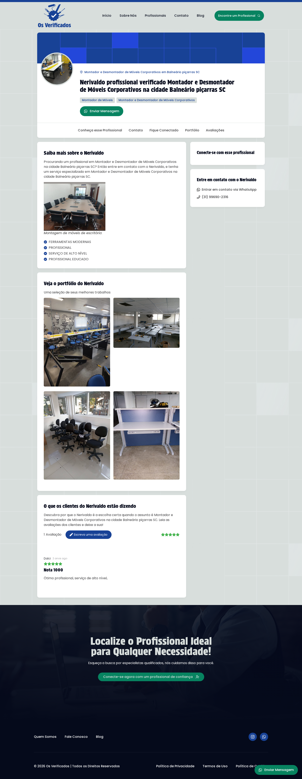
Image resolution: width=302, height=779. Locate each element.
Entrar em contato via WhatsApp (229, 189)
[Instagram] (253, 737)
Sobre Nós (128, 15)
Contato (181, 15)
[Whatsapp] (264, 737)
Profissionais (155, 15)
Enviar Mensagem (104, 111)
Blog (200, 15)
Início (106, 15)
